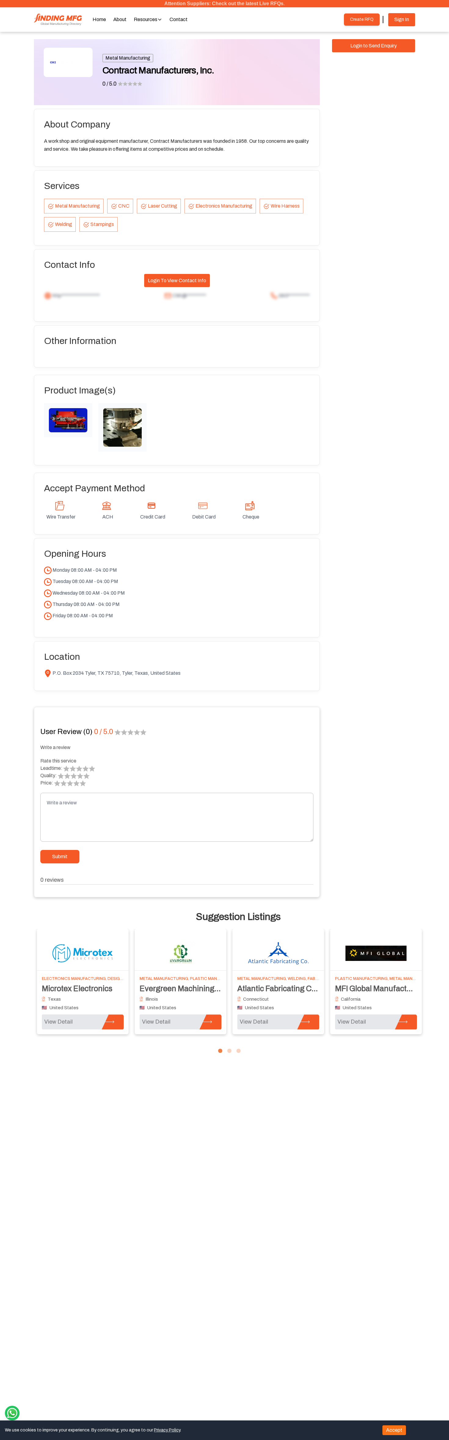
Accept (394, 1430)
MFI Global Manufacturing (380, 988)
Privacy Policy (167, 1430)
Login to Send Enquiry (373, 45)
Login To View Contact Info (177, 280)
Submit (60, 856)
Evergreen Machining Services (193, 988)
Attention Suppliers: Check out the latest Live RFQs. (224, 3)
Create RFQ (362, 19)
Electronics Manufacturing (223, 206)
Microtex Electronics (77, 988)
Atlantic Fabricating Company (288, 988)
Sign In (401, 19)
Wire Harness (285, 206)
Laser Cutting (162, 206)
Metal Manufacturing (127, 58)
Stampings (102, 224)
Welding (63, 224)
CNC (124, 206)
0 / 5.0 (109, 84)
